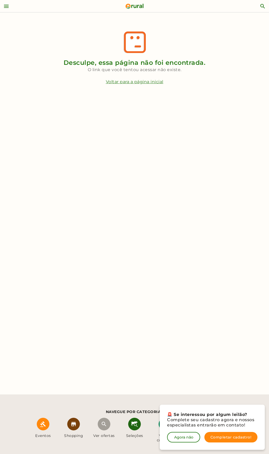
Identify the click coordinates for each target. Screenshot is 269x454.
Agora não (183, 437)
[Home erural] (134, 6)
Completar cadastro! (231, 437)
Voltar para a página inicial (134, 81)
